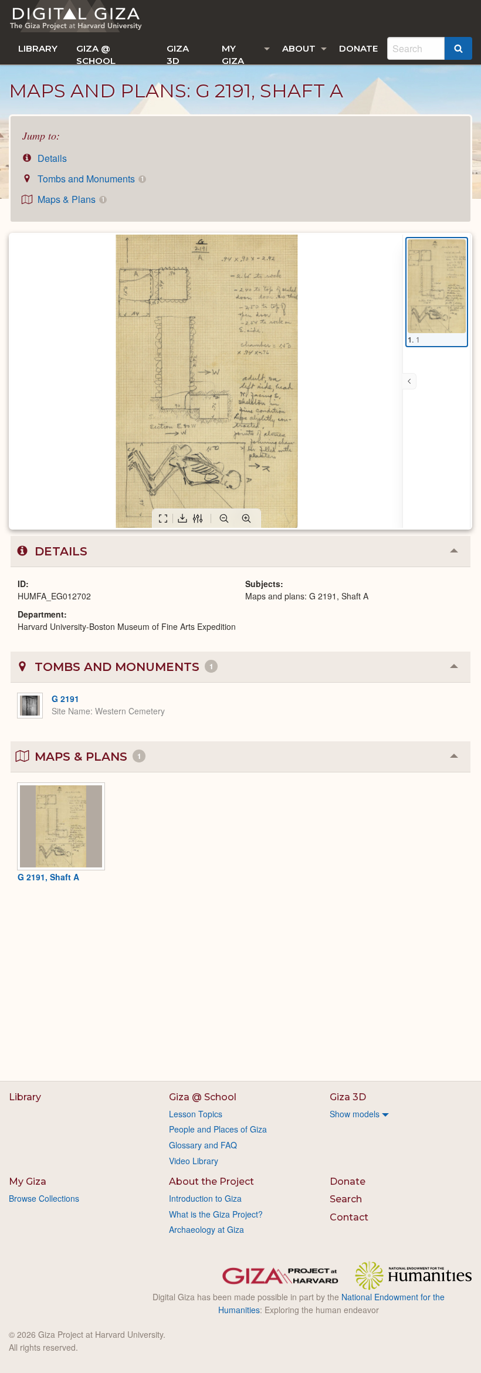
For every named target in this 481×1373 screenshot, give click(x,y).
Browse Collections (44, 1198)
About (299, 48)
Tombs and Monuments (89, 178)
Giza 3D (178, 54)
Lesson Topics (195, 1114)
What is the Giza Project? (216, 1214)
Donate (358, 48)
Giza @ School (96, 54)
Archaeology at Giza (206, 1229)
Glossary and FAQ (203, 1145)
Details (51, 158)
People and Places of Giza (218, 1129)
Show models (355, 1113)
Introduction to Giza (205, 1198)
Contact (349, 1217)
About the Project (211, 1181)
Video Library (193, 1161)
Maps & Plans (69, 199)
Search (346, 1199)
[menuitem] (38, 48)
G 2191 (65, 698)
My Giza (233, 54)
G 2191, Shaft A (48, 877)
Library (37, 48)
